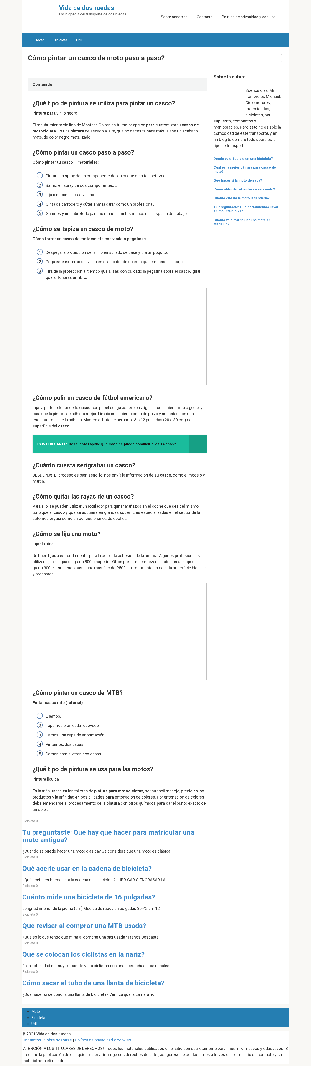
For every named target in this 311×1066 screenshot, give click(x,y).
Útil (79, 40)
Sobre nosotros (174, 17)
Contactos (31, 1040)
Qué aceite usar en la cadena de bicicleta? (87, 868)
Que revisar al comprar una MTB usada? (84, 926)
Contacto (205, 17)
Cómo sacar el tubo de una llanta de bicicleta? (93, 983)
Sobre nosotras (58, 1040)
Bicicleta (60, 40)
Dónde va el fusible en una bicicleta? (243, 159)
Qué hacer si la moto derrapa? (238, 180)
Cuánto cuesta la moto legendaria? (242, 198)
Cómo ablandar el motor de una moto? (244, 189)
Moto (40, 40)
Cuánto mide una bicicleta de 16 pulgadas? (88, 897)
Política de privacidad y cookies (248, 17)
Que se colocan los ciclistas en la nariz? (83, 954)
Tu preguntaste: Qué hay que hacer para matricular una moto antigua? (108, 836)
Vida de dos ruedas (86, 8)
